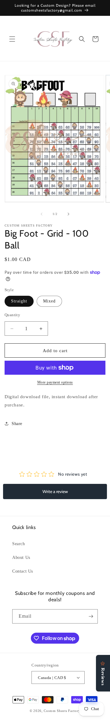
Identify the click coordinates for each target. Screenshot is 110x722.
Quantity (12, 315)
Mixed (49, 301)
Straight (19, 301)
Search (18, 544)
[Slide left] (41, 214)
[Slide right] (68, 214)
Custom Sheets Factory (62, 711)
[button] (12, 39)
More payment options (55, 382)
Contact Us (22, 571)
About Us (21, 557)
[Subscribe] (90, 616)
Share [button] (17, 423)
